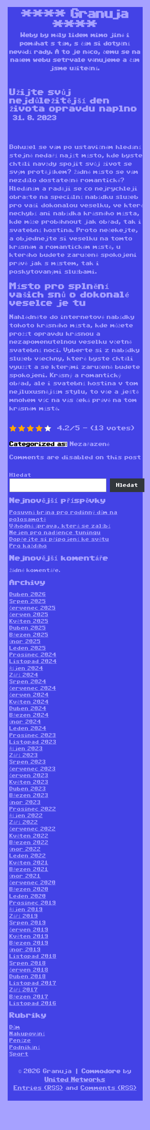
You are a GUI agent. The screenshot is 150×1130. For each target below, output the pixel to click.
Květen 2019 (28, 936)
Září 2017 (23, 990)
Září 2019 (23, 916)
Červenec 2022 (32, 829)
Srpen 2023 (27, 762)
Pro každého (28, 546)
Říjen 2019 (26, 909)
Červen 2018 (28, 970)
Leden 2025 (27, 648)
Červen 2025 (28, 614)
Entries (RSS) (38, 1088)
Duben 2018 (27, 976)
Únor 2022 (25, 849)
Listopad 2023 (33, 742)
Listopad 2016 (33, 1003)
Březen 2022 (28, 842)
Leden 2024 (27, 728)
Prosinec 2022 (32, 809)
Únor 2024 (25, 722)
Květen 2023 (28, 782)
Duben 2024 (27, 708)
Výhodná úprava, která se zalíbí (60, 526)
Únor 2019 (25, 949)
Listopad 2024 (33, 661)
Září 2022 (23, 822)
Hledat (20, 475)
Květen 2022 (28, 836)
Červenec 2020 (32, 882)
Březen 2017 (28, 997)
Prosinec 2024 (33, 655)
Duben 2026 (27, 594)
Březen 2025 (28, 635)
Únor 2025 (25, 641)
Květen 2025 (28, 621)
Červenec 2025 (32, 608)
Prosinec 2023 (32, 735)
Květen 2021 (28, 863)
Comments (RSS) (109, 1088)
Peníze (20, 1040)
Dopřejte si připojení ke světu (59, 539)
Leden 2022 (27, 856)
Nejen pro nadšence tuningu (55, 532)
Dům (14, 1027)
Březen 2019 (28, 943)
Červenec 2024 (32, 688)
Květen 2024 (29, 702)
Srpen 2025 (27, 601)
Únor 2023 (25, 802)
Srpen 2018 (27, 963)
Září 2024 (23, 675)
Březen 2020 (28, 889)
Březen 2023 (28, 795)
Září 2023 (23, 755)
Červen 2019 (28, 930)
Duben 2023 (27, 789)
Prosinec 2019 (32, 903)
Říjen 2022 (26, 815)
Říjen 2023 (26, 748)
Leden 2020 (27, 896)
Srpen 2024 (27, 681)
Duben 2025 (27, 628)
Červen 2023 (28, 775)
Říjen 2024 (26, 668)
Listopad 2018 (33, 956)
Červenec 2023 (32, 769)
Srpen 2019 (27, 923)
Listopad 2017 (33, 983)
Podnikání (24, 1047)
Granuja (100, 14)
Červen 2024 (29, 695)
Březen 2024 (29, 715)
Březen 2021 (28, 869)
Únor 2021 (25, 876)
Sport (19, 1054)
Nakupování (27, 1034)
